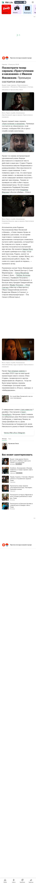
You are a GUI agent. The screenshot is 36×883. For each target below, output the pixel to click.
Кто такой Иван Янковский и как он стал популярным (21, 397)
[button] (18, 58)
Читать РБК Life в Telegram (14, 432)
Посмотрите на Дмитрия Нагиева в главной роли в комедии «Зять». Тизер (21, 505)
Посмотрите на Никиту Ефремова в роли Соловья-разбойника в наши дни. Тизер (21, 496)
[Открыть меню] (32, 2)
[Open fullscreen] (30, 198)
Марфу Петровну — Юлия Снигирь (16, 285)
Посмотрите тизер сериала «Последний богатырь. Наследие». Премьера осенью (21, 487)
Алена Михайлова (22, 272)
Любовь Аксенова (23, 275)
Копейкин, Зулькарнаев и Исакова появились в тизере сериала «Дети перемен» (21, 469)
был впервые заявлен (16, 370)
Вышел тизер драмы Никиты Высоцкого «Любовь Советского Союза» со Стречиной (20, 460)
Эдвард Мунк (27, 249)
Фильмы (12, 464)
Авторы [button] (4, 439)
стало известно (26, 409)
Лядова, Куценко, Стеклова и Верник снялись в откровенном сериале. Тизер (22, 478)
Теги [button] (9, 439)
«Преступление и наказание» (13, 123)
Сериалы (4, 64)
